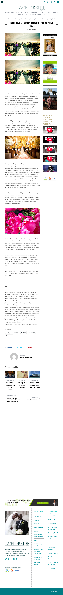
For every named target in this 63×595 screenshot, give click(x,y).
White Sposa (51, 568)
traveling (41, 19)
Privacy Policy (37, 590)
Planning (32, 19)
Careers (36, 540)
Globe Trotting (25, 19)
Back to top (54, 591)
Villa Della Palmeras (51, 558)
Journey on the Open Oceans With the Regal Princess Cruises (35, 384)
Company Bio (37, 516)
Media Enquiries (38, 527)
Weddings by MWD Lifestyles (27, 296)
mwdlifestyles (32, 29)
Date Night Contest (37, 563)
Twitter (22, 324)
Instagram (28, 324)
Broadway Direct (53, 533)
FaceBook (17, 324)
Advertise (36, 531)
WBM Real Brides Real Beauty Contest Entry (38, 551)
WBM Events (51, 520)
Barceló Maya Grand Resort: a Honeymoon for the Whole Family (10, 385)
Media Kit (36, 523)
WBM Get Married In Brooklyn (53, 563)
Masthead (36, 520)
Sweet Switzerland (32, 398)
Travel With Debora (51, 548)
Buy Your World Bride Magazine (38, 535)
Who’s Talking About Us (38, 545)
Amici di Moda (52, 523)
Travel (37, 19)
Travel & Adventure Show (53, 543)
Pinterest (34, 324)
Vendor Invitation (53, 553)
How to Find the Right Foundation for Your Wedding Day (13, 398)
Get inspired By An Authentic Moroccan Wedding (22, 384)
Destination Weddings (14, 19)
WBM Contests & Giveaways (38, 558)
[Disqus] (22, 428)
